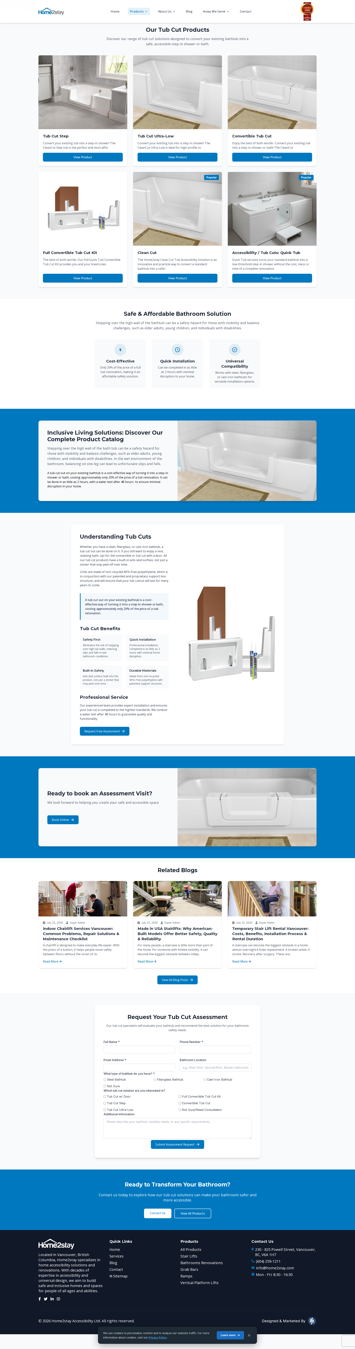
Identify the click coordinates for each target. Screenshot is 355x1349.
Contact (246, 11)
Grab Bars (189, 1269)
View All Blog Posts (175, 980)
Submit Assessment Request (175, 1144)
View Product (83, 157)
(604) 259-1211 (268, 1261)
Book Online (60, 820)
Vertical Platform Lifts (199, 1282)
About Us (164, 11)
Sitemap (120, 1276)
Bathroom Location (193, 1060)
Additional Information (119, 1114)
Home (115, 11)
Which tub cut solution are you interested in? (134, 1090)
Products (137, 11)
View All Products (193, 1213)
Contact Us (157, 1213)
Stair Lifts (188, 1256)
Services (116, 1256)
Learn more (228, 1335)
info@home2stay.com (275, 1267)
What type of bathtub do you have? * (129, 1073)
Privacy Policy (157, 1337)
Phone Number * (191, 1042)
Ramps (186, 1276)
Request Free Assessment (102, 731)
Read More (50, 961)
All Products (190, 1249)
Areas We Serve (214, 11)
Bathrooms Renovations (201, 1262)
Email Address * (115, 1060)
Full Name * (112, 1042)
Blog (189, 11)
